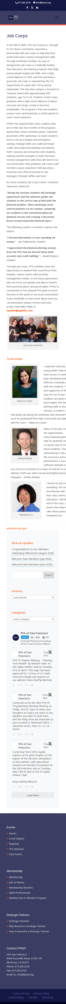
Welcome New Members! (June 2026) (32, 564)
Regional (14, 843)
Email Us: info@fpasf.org (20, 974)
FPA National (16, 849)
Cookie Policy (16, 997)
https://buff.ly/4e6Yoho (39, 680)
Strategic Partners (19, 921)
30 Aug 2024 (45, 696)
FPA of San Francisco (25, 654)
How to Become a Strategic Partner (29, 931)
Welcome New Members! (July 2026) (32, 558)
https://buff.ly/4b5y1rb (25, 781)
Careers (33, 997)
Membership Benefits (21, 887)
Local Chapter (16, 838)
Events (12, 833)
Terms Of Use (21, 993)
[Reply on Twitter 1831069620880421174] (14, 685)
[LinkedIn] (37, 8)
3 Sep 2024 (46, 654)
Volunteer (48, 997)
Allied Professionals (19, 892)
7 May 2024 (46, 746)
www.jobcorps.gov (17, 528)
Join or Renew (16, 882)
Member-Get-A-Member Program (27, 898)
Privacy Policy (41, 993)
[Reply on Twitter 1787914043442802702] (14, 787)
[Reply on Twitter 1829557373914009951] (14, 734)
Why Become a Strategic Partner (27, 926)
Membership (16, 877)
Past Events (15, 854)
